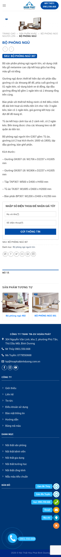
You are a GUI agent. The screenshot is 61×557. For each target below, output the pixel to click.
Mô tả (5, 273)
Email (47, 510)
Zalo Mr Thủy (43, 486)
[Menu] (4, 5)
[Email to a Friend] (22, 254)
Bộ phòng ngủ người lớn (24, 247)
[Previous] (2, 308)
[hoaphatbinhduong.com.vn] (29, 5)
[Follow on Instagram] (10, 367)
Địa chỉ (46, 518)
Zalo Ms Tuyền (43, 494)
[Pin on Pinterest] (27, 254)
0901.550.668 (27, 539)
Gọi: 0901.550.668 (41, 502)
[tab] (30, 273)
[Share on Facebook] (10, 254)
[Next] (58, 308)
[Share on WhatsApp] (5, 254)
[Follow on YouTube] (15, 367)
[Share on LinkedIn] (33, 254)
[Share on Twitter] (16, 254)
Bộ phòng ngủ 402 (16, 316)
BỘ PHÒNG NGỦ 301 (45, 316)
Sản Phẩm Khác (28, 33)
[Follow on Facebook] (4, 367)
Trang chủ (8, 33)
